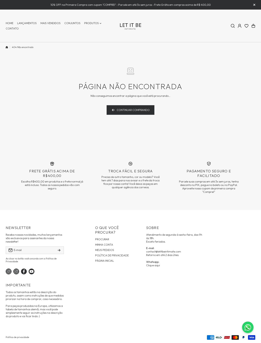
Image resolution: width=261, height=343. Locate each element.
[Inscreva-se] (59, 250)
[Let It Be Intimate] (130, 25)
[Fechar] (254, 5)
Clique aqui (153, 265)
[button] (253, 26)
